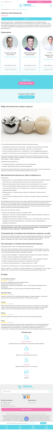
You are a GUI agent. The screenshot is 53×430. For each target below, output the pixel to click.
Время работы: (32, 400)
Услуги (13, 9)
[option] (11, 55)
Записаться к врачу (26, 409)
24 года (26, 353)
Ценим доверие (26, 341)
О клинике (33, 428)
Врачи (20, 428)
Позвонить (46, 428)
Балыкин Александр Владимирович (30, 53)
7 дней (26, 376)
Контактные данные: (7, 400)
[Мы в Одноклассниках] (28, 397)
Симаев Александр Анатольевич (10, 53)
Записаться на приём (10, 69)
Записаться (39, 1)
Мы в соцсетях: (26, 395)
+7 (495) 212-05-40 (6, 404)
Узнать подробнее (31, 423)
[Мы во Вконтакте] (25, 397)
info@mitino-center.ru (7, 402)
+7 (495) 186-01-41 (7, 1)
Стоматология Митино (5, 9)
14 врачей (26, 364)
